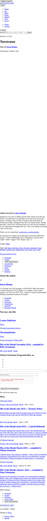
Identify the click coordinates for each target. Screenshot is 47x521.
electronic (27, 248)
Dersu (10, 513)
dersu (21, 248)
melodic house (10, 250)
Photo (2, 336)
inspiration (33, 248)
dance (9, 248)
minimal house (20, 250)
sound (38, 250)
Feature (2, 404)
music (30, 250)
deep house (15, 248)
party (34, 250)
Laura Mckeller (20, 213)
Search (3, 30)
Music (8, 244)
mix (27, 250)
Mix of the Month (6, 351)
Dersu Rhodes (12, 47)
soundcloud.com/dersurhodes (29, 232)
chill (5, 248)
